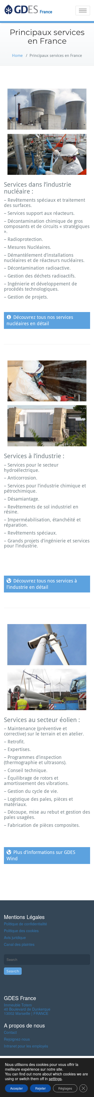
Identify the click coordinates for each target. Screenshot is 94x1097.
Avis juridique (15, 937)
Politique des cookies (21, 930)
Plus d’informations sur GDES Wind (41, 855)
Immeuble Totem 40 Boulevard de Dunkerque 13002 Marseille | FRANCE (27, 1009)
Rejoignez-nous (17, 1039)
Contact (10, 1032)
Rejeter (40, 1088)
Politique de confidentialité (25, 923)
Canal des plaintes (19, 944)
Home (17, 55)
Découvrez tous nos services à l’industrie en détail (42, 584)
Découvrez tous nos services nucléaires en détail (40, 320)
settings (55, 1078)
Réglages (65, 1088)
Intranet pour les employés (26, 1046)
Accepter (16, 1088)
